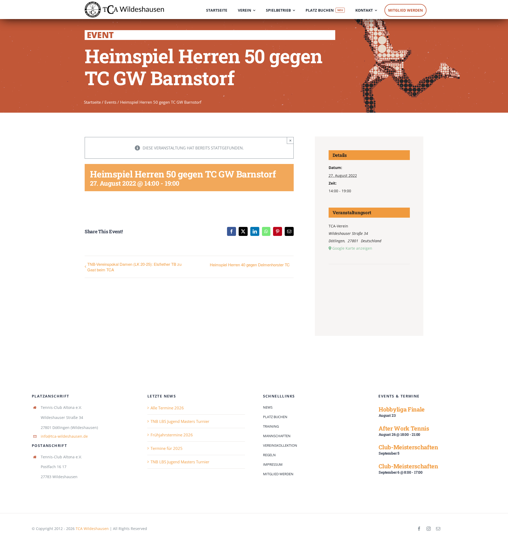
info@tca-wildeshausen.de (64, 436)
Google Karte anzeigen (352, 248)
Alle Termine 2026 (167, 407)
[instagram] (429, 529)
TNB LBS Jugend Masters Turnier (180, 421)
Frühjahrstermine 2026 (172, 434)
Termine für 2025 (167, 448)
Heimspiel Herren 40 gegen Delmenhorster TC (250, 264)
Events (110, 102)
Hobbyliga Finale (402, 409)
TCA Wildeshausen (92, 528)
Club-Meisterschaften (408, 447)
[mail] (438, 529)
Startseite (92, 102)
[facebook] (419, 529)
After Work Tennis (404, 428)
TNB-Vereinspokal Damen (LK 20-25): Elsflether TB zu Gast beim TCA (134, 266)
